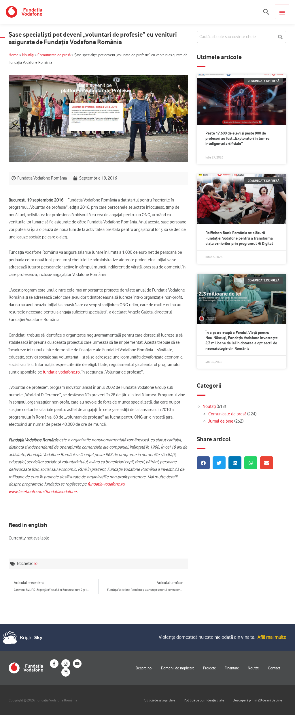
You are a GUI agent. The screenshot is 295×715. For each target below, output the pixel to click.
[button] (266, 12)
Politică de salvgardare (159, 700)
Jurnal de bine (220, 421)
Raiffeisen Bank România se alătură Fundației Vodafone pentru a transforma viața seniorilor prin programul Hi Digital (239, 237)
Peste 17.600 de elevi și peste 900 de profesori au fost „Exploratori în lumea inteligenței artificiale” (237, 138)
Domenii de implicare (177, 668)
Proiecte (209, 668)
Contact (274, 668)
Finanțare (232, 668)
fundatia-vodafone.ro (61, 372)
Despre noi (144, 668)
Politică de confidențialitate (204, 700)
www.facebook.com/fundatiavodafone (43, 491)
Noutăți (28, 55)
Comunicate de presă (54, 55)
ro (35, 563)
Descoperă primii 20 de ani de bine (257, 700)
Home (13, 55)
